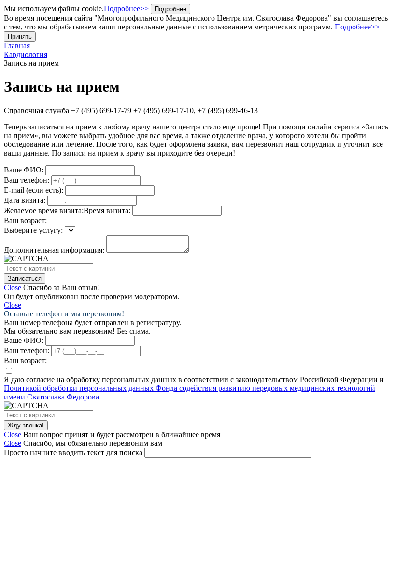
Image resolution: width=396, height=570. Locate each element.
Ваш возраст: (25, 220)
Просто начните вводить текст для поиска (73, 452)
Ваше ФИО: (23, 170)
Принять (20, 36)
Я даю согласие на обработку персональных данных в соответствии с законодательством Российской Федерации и (194, 388)
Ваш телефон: (26, 180)
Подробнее (170, 9)
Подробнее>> (126, 8)
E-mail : (33, 190)
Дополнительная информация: (54, 250)
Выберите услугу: (33, 230)
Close (12, 288)
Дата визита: (24, 200)
